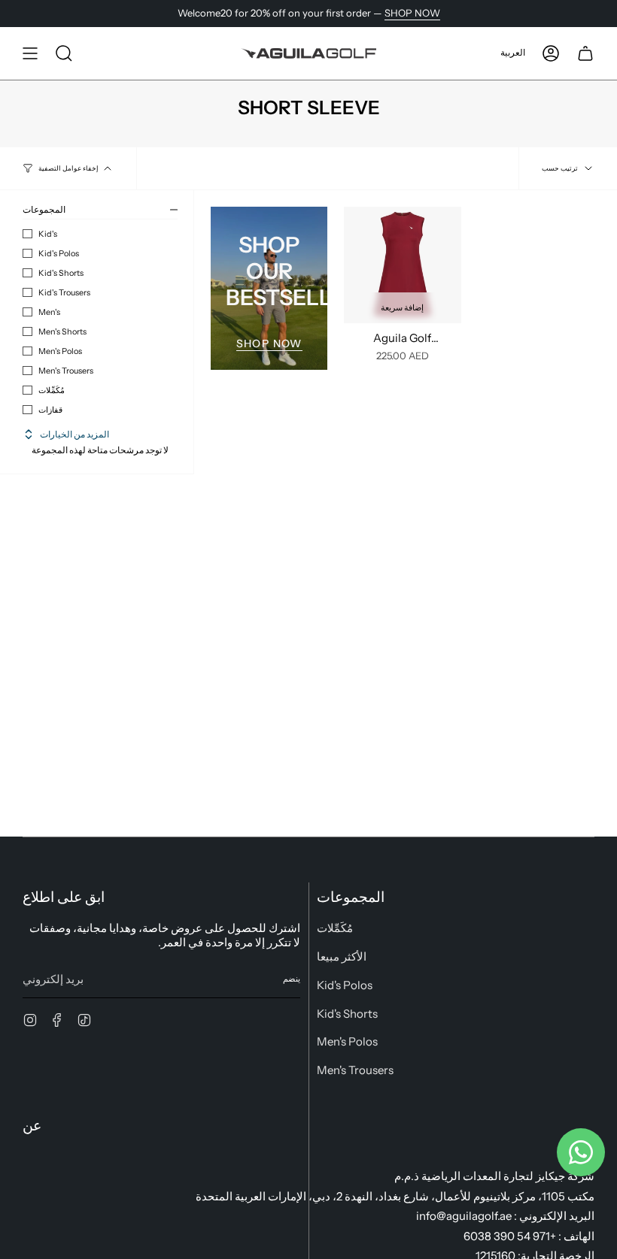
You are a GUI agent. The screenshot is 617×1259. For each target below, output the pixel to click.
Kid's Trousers (64, 292)
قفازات (50, 409)
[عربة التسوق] (585, 53)
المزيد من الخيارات (74, 434)
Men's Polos (60, 351)
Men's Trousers (65, 370)
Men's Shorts (62, 331)
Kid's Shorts (61, 273)
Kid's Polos (58, 253)
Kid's (47, 233)
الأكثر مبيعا (341, 956)
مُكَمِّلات (51, 390)
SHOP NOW (412, 13)
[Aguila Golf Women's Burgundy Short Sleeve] (402, 265)
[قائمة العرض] (30, 53)
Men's (49, 312)
